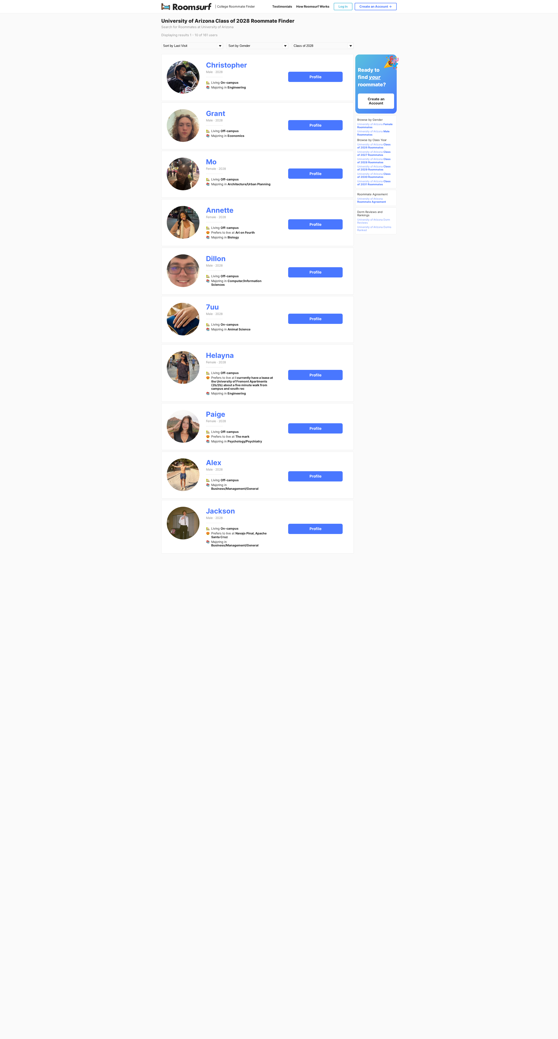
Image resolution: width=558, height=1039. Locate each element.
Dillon (216, 258)
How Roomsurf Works (312, 6)
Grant (215, 113)
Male (209, 72)
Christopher (226, 65)
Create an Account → (375, 6)
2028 (219, 72)
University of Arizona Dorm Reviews (373, 221)
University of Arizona (375, 126)
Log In (343, 6)
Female (211, 168)
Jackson (220, 511)
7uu (212, 307)
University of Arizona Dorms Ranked (374, 229)
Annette (219, 210)
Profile (316, 77)
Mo (211, 162)
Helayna (220, 355)
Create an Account (376, 101)
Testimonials (282, 6)
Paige (215, 414)
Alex (213, 462)
